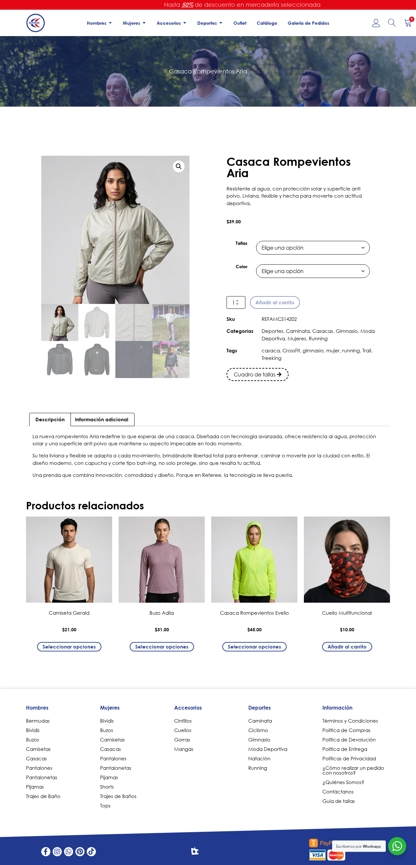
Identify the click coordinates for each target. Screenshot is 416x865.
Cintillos (183, 720)
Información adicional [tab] (101, 419)
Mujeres (297, 338)
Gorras (182, 739)
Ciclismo (258, 730)
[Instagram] (57, 851)
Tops (105, 805)
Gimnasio (347, 331)
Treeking (271, 358)
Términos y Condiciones (350, 720)
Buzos (32, 739)
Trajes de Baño (43, 796)
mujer (333, 350)
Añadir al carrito (274, 302)
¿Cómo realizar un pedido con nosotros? (353, 770)
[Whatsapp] (68, 851)
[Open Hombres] (110, 23)
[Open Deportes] (220, 23)
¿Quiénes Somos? (343, 782)
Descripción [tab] (50, 419)
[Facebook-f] (45, 851)
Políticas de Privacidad (349, 758)
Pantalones (39, 768)
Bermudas (38, 720)
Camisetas (38, 749)
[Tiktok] (91, 851)
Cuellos (182, 730)
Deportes (272, 331)
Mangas (183, 749)
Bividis (33, 730)
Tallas (241, 243)
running (351, 350)
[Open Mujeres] (144, 23)
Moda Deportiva (267, 749)
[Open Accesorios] (184, 23)
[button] (179, 166)
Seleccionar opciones (69, 646)
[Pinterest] (79, 851)
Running (318, 338)
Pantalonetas (41, 777)
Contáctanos (338, 791)
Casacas (322, 331)
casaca (271, 350)
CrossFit (291, 350)
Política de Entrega (344, 749)
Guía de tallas (338, 801)
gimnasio (313, 350)
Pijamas (35, 786)
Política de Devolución (349, 739)
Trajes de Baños (118, 796)
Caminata (298, 331)
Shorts (107, 786)
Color (241, 266)
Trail (366, 350)
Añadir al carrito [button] (347, 646)
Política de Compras (346, 730)
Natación (259, 758)
